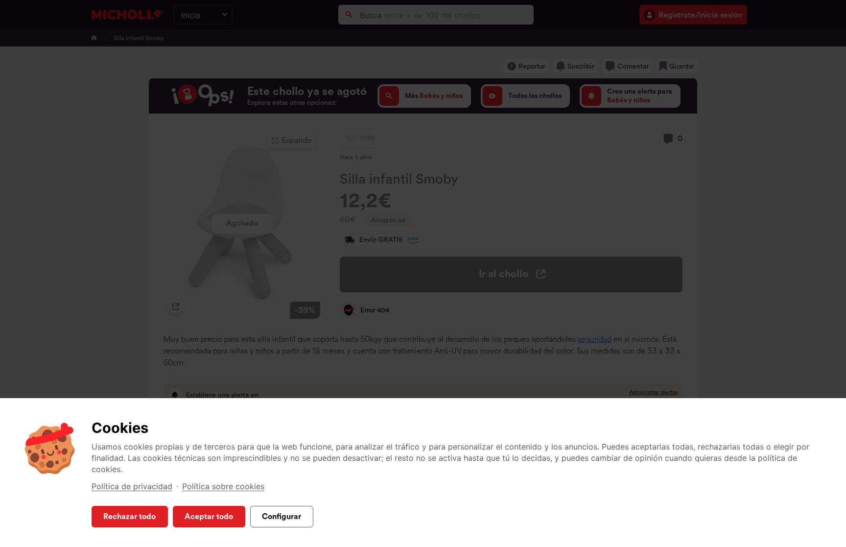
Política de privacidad (132, 486)
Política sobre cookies (223, 486)
